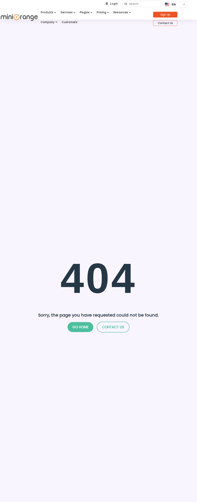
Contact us (113, 327)
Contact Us (165, 23)
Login (114, 4)
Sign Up (165, 15)
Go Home (80, 327)
